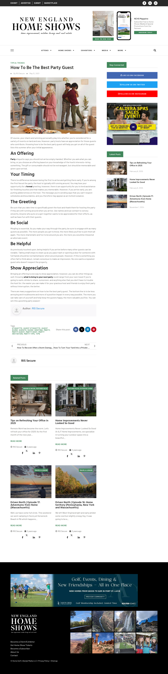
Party (12, 159)
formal (29, 186)
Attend (45, 50)
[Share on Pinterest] (39, 453)
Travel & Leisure (41, 470)
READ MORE (16, 441)
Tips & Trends (17, 63)
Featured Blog (42, 388)
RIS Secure (38, 308)
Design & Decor (29, 388)
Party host (31, 332)
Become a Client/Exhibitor (22, 641)
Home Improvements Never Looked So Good (71, 421)
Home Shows (64, 50)
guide (30, 330)
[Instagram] (156, 3)
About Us (14, 652)
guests (22, 330)
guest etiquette (31, 328)
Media (105, 50)
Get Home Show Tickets (21, 645)
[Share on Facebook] (22, 453)
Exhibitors (86, 50)
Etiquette (17, 328)
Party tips (29, 334)
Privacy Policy (43, 661)
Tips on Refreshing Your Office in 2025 (29, 421)
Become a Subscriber (20, 648)
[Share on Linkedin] (33, 453)
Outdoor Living (86, 388)
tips (38, 334)
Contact (14, 655)
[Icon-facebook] (144, 3)
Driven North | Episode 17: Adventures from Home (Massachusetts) (25, 504)
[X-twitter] (150, 3)
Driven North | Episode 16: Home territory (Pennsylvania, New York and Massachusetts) (74, 504)
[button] (155, 50)
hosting (39, 330)
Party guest (18, 332)
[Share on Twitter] (28, 451)
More (120, 50)
